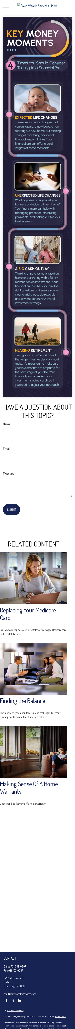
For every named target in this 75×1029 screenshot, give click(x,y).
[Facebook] (6, 1000)
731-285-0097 (18, 966)
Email (6, 448)
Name (7, 424)
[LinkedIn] (19, 1000)
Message (8, 473)
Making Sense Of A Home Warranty (29, 787)
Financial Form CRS (15, 1010)
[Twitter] (13, 1000)
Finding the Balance (22, 701)
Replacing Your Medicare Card (28, 614)
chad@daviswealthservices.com (20, 993)
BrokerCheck (60, 1016)
